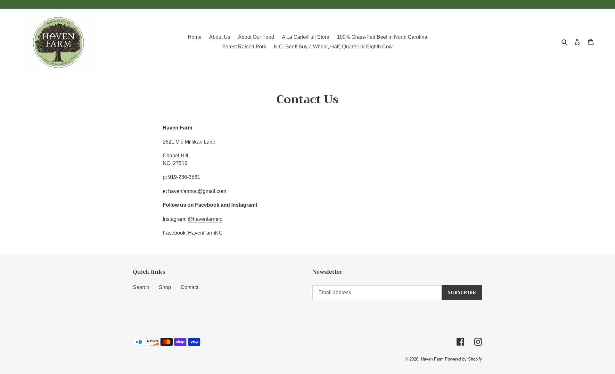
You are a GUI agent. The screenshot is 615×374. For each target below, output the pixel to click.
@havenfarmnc (205, 219)
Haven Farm (433, 359)
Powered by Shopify (463, 359)
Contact (189, 287)
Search (141, 287)
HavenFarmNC (205, 233)
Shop (165, 287)
